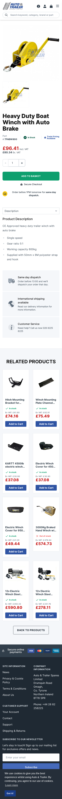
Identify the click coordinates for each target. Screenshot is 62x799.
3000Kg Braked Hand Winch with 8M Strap (46, 530)
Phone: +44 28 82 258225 (44, 706)
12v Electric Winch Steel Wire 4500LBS (45, 594)
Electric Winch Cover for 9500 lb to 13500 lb (15, 530)
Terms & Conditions (14, 688)
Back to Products (31, 630)
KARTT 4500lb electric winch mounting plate (14, 466)
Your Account (11, 711)
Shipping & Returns (14, 730)
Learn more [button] (11, 785)
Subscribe (31, 767)
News (6, 672)
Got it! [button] (10, 793)
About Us (8, 694)
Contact (7, 718)
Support (7, 724)
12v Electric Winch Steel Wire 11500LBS (14, 594)
